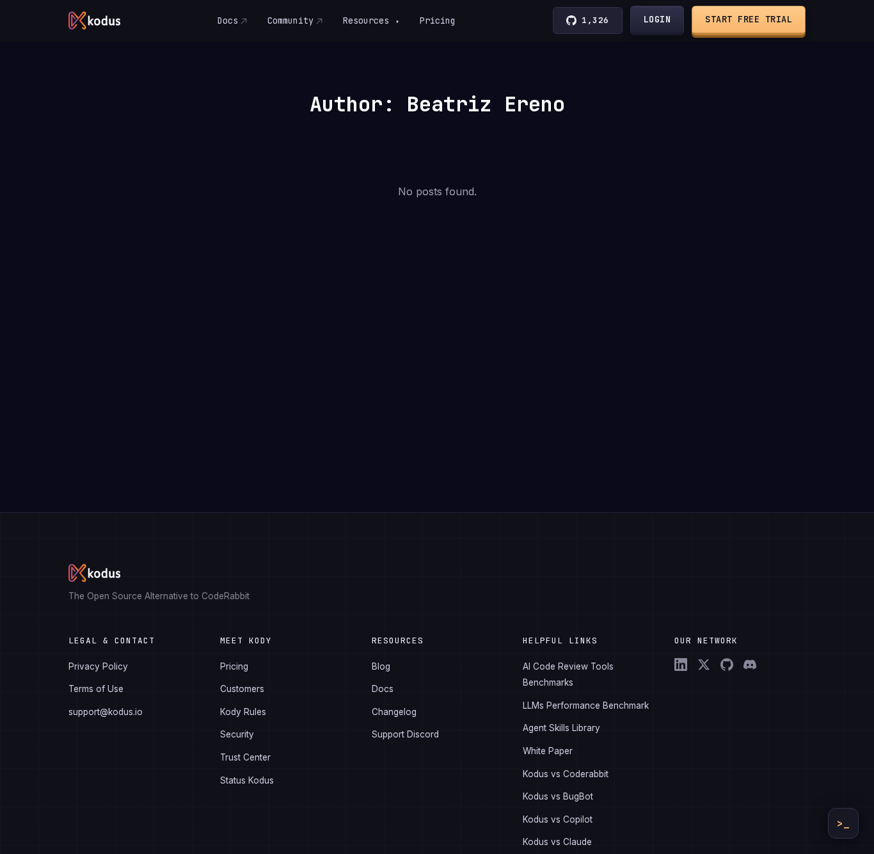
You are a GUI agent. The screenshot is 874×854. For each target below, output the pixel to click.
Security (237, 734)
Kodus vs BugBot (558, 796)
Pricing (438, 20)
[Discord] (749, 664)
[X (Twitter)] (703, 664)
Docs (228, 20)
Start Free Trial (748, 19)
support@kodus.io (105, 712)
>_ (843, 823)
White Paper (548, 751)
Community (290, 20)
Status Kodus (247, 780)
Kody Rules (243, 712)
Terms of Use (95, 689)
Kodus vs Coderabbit (565, 774)
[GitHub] (726, 664)
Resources (371, 20)
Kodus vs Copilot (557, 819)
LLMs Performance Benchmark (586, 705)
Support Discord (405, 734)
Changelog (394, 712)
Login (657, 19)
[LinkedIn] (680, 664)
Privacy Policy (98, 666)
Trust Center (245, 757)
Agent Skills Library (561, 728)
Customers (242, 689)
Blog (381, 666)
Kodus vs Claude (557, 842)
